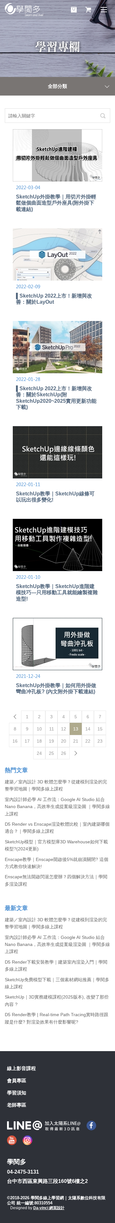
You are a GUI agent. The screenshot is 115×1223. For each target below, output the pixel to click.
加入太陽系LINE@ (43, 1126)
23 (100, 741)
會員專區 (16, 1080)
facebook (91, 1125)
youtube (12, 1140)
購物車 (74, 10)
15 (100, 728)
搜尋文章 (103, 115)
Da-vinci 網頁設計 (49, 1208)
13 (75, 728)
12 (63, 728)
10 (39, 728)
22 (87, 741)
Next (76, 753)
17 (27, 741)
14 (87, 728)
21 (75, 741)
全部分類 (57, 86)
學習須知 (16, 1092)
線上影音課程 (21, 1068)
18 (39, 741)
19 (51, 741)
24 (39, 753)
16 (15, 741)
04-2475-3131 (23, 1172)
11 (51, 728)
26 (63, 753)
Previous (15, 717)
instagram (27, 1140)
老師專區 (16, 1105)
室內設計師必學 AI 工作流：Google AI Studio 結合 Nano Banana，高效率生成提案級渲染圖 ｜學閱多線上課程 (57, 806)
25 (51, 753)
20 (63, 741)
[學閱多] (24, 9)
